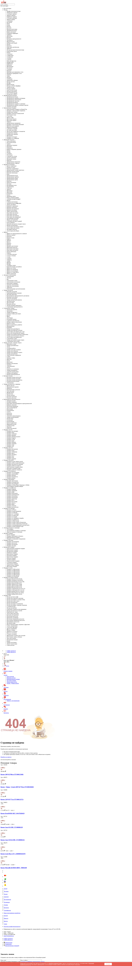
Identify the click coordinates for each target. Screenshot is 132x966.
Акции (5, 888)
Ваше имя (3, 960)
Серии (5, 924)
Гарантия (6, 896)
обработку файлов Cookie (55, 963)
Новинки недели (11, 677)
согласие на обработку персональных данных (33, 961)
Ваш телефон (23, 960)
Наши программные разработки (12, 913)
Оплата (5, 894)
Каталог (6, 915)
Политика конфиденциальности (12, 926)
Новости (6, 918)
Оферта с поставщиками (13, 700)
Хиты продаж (10, 676)
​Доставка (6, 891)
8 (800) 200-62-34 (11, 652)
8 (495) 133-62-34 (11, 650)
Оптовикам (7, 902)
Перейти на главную (6, 757)
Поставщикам (7, 899)
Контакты (6, 907)
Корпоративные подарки (13, 679)
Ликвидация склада (12, 682)
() (8, 942)
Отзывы (6, 905)
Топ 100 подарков (11, 680)
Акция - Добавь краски (13, 683)
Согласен (108, 964)
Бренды (6, 921)
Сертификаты (7, 910)
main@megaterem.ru (9, 936)
